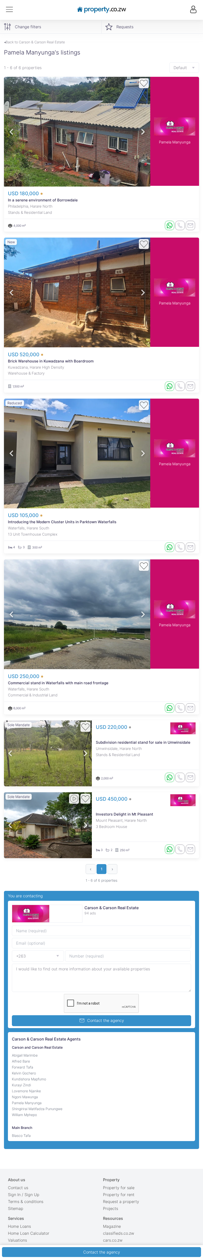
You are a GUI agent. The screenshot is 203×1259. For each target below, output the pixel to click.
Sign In (14, 1194)
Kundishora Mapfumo (29, 1079)
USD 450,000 (112, 799)
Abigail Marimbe (25, 1055)
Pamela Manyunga (174, 142)
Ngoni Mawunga (25, 1097)
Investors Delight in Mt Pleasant (124, 814)
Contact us (18, 1187)
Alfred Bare (21, 1061)
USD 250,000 (24, 676)
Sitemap (15, 1208)
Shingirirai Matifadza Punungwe (37, 1109)
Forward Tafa (22, 1067)
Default (180, 67)
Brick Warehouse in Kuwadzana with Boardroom (51, 361)
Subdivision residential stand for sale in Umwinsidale (143, 742)
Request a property (121, 1201)
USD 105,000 (24, 515)
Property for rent (118, 1194)
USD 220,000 (112, 727)
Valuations (17, 1240)
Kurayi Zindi (21, 1085)
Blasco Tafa (21, 1135)
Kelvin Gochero (24, 1073)
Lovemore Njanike (26, 1091)
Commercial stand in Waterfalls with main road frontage (58, 683)
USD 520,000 (24, 354)
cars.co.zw (113, 1240)
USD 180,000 (24, 193)
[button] (11, 132)
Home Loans (19, 1226)
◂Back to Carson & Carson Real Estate (34, 42)
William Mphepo (24, 1115)
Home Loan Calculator (28, 1233)
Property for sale (118, 1187)
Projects (110, 1208)
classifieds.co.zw (118, 1233)
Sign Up (32, 1194)
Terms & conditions (25, 1201)
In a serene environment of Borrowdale (43, 200)
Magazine (112, 1226)
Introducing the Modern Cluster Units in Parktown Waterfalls (62, 522)
